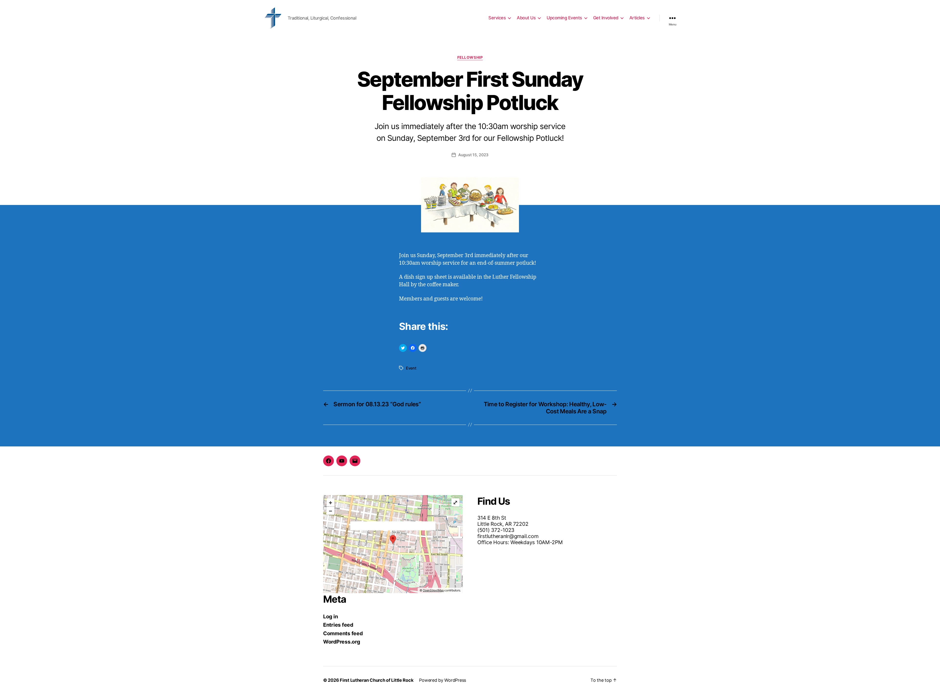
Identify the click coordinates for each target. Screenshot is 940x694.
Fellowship (470, 57)
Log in (330, 616)
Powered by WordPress (442, 680)
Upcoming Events (564, 17)
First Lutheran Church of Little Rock (376, 680)
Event (411, 368)
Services (497, 17)
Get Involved (605, 17)
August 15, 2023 (473, 154)
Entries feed (338, 625)
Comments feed (343, 633)
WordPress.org (341, 642)
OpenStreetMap (433, 590)
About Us (526, 17)
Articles (637, 17)
